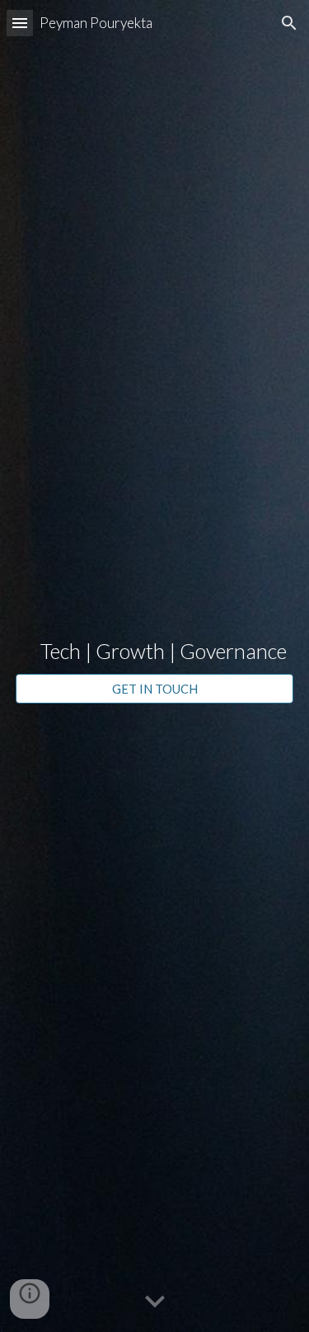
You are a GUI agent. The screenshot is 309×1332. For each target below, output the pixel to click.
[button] (20, 22)
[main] (155, 651)
